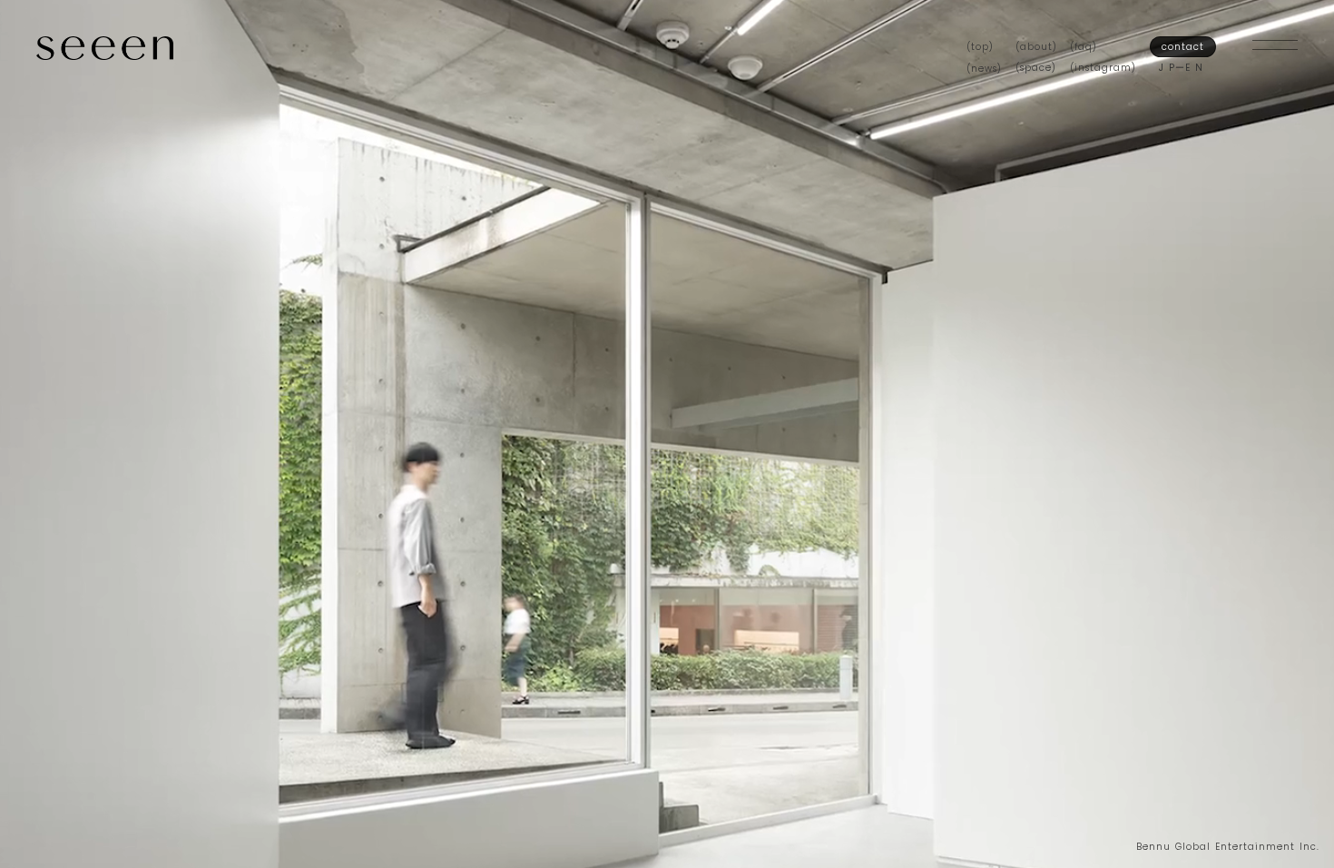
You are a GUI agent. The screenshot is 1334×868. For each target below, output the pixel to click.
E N (1194, 67)
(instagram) (1103, 67)
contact (1183, 47)
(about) (1036, 47)
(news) (984, 68)
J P (1167, 67)
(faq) (1083, 47)
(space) (1035, 67)
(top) (980, 47)
